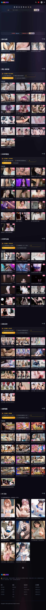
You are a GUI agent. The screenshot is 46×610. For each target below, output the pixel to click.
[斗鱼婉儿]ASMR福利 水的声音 (22, 294)
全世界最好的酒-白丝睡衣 (36, 51)
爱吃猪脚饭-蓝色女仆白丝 (6, 102)
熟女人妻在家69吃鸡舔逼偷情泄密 (7, 487)
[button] (2, 21)
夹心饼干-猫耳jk (4, 136)
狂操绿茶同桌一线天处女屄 (21, 561)
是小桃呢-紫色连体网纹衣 (6, 113)
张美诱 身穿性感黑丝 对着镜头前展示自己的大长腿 (25, 379)
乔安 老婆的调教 (34, 187)
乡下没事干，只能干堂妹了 (6, 518)
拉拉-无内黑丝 (34, 113)
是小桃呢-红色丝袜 (19, 113)
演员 (13, 589)
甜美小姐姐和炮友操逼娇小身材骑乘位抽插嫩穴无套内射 (11, 453)
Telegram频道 (26, 589)
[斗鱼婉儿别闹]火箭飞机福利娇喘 (37, 306)
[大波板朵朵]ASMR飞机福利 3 (21, 283)
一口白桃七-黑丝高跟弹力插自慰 (37, 91)
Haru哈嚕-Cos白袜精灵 (35, 136)
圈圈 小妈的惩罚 (19, 221)
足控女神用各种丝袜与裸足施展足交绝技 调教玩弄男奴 (11, 379)
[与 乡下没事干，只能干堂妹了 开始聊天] (8, 508)
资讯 (13, 596)
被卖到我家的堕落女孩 (5, 540)
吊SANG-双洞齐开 (4, 91)
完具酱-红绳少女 (4, 62)
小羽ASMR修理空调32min (21, 209)
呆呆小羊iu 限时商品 (35, 198)
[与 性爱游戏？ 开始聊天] (23, 530)
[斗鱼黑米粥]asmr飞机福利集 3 (37, 261)
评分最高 (2, 594)
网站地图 (14, 587)
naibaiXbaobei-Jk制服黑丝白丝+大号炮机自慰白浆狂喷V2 (27, 125)
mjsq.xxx (17, 33)
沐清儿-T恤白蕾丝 (34, 125)
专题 (13, 594)
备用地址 (25, 594)
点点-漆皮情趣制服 (4, 125)
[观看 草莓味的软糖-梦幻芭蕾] (8, 46)
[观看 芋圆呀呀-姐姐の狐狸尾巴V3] (23, 46)
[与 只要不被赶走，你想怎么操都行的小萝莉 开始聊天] (8, 551)
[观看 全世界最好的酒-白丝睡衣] (38, 46)
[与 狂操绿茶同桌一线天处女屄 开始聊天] (23, 551)
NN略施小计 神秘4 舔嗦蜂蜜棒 (6, 232)
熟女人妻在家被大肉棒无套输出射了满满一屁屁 (10, 475)
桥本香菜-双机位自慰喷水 (21, 91)
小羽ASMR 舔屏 (19, 176)
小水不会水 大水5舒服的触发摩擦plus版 (8, 209)
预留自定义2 (37, 589)
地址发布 (25, 587)
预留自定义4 (37, 594)
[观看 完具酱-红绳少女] (8, 57)
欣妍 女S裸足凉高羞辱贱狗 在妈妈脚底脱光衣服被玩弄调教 (12, 346)
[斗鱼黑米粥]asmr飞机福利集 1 (7, 261)
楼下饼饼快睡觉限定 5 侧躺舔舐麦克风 (8, 176)
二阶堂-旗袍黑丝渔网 (20, 136)
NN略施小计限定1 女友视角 (36, 176)
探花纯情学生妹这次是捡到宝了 (22, 475)
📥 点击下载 (31, 33)
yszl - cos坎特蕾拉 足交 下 (6, 368)
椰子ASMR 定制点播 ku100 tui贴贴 (37, 209)
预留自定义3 (37, 592)
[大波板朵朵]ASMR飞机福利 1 (36, 272)
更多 (43, 38)
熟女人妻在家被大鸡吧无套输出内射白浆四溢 (24, 453)
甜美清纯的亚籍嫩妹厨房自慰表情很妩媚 (8, 442)
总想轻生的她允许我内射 (35, 518)
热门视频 (2, 589)
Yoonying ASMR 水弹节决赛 (21, 187)
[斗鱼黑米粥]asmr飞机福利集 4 (7, 272)
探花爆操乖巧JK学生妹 (20, 464)
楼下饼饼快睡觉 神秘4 (35, 221)
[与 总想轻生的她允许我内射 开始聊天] (38, 508)
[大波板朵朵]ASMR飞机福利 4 (36, 283)
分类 (13, 592)
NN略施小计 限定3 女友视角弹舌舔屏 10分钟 (9, 198)
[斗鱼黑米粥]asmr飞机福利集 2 (22, 261)
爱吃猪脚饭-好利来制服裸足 (6, 147)
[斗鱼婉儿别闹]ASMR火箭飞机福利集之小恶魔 (24, 306)
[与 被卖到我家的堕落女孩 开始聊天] (8, 530)
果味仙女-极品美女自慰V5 (36, 102)
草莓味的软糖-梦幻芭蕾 (5, 51)
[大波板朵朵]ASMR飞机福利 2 (6, 283)
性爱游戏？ (18, 540)
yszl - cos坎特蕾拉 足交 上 (36, 357)
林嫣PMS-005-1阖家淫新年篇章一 (37, 431)
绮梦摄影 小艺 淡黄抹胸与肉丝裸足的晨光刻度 (24, 368)
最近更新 (2, 587)
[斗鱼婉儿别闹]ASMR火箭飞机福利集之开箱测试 (10, 306)
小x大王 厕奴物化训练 (20, 346)
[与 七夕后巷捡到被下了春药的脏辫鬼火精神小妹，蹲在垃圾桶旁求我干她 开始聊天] (38, 530)
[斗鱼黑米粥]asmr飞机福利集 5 (22, 272)
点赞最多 (2, 592)
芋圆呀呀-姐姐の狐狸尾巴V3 (21, 51)
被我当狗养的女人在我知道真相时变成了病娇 (24, 518)
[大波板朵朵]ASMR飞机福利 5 (6, 294)
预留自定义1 (37, 587)
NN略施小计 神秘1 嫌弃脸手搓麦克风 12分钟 (9, 187)
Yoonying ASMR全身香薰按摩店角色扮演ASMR (25, 198)
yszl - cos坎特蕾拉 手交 (20, 357)
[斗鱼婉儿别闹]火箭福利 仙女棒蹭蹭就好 (8, 317)
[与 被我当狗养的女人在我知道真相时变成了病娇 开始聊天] (23, 508)
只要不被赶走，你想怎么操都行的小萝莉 (8, 561)
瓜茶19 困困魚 (3, 221)
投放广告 (25, 592)
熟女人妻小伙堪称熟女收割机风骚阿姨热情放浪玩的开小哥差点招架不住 (14, 464)
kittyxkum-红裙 (19, 102)
